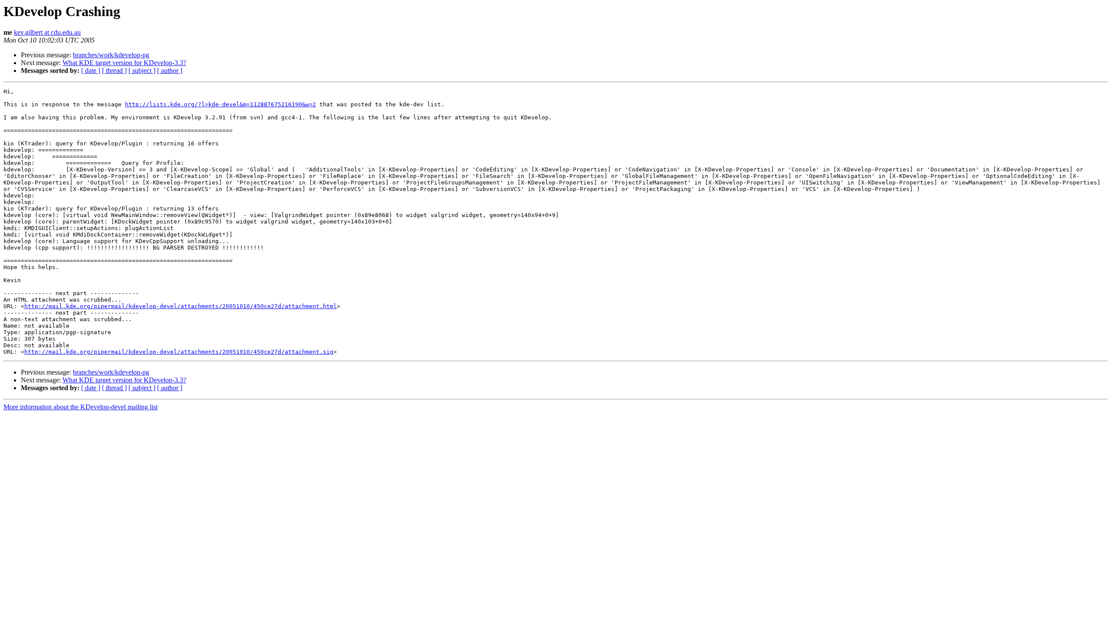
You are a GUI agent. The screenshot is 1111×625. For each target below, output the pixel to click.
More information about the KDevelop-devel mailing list (80, 407)
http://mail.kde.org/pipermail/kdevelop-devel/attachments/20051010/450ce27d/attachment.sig (178, 352)
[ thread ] (114, 70)
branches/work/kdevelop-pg (111, 55)
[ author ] (169, 70)
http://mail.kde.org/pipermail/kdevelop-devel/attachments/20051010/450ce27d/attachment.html (180, 306)
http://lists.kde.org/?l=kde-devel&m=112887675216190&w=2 (220, 104)
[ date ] (90, 70)
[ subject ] (141, 70)
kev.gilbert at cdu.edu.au (47, 32)
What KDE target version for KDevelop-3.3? (124, 62)
